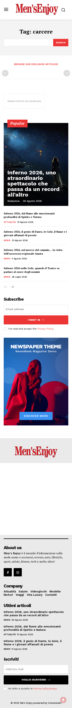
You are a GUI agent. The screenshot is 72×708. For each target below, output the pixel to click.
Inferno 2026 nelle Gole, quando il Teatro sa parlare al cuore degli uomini (31, 270)
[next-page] (12, 287)
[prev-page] (5, 73)
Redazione (13, 201)
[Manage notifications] (63, 700)
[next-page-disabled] (67, 73)
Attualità (10, 222)
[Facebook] (8, 572)
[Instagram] (18, 572)
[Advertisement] (36, 499)
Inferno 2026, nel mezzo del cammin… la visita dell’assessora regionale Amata (33, 251)
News (7, 240)
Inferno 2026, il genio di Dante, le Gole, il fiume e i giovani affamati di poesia (35, 233)
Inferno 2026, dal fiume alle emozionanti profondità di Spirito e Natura (29, 215)
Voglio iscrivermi (34, 679)
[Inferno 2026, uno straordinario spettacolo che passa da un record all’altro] (36, 164)
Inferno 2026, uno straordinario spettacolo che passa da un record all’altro (33, 183)
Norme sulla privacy (44, 688)
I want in (34, 320)
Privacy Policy (45, 328)
